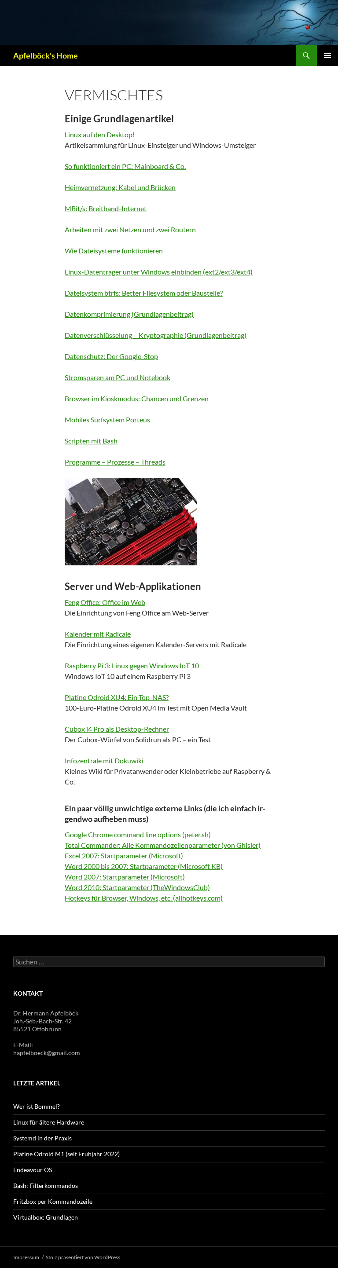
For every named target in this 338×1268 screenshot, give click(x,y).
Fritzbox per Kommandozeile (52, 1201)
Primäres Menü (327, 55)
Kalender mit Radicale (98, 634)
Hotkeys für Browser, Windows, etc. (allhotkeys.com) (144, 898)
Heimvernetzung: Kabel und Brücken (120, 187)
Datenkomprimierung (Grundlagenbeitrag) (129, 314)
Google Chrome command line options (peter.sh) (138, 834)
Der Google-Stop (132, 356)
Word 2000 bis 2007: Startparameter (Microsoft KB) (144, 866)
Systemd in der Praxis (42, 1138)
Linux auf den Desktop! (100, 134)
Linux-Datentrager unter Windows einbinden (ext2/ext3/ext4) (159, 272)
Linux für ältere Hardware (48, 1122)
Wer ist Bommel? (36, 1106)
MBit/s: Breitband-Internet (106, 208)
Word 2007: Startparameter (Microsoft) (125, 876)
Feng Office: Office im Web (105, 602)
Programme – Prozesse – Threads (115, 462)
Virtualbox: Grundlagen (45, 1217)
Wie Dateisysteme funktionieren (114, 250)
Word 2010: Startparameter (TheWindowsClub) (137, 887)
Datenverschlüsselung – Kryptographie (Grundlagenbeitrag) (155, 335)
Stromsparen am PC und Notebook (117, 377)
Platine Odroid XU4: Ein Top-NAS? (117, 697)
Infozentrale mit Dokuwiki (104, 760)
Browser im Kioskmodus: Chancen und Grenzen (137, 398)
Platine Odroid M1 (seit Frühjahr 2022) (66, 1154)
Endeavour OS (32, 1169)
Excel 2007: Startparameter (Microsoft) (124, 855)
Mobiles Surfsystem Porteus (107, 419)
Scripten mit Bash (91, 440)
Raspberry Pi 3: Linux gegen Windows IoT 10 (132, 665)
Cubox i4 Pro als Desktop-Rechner (117, 729)
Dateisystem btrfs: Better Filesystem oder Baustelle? (144, 293)
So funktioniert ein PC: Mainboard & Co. (125, 166)
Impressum (26, 1257)
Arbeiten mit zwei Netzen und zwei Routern (130, 229)
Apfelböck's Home (45, 55)
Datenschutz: (86, 356)
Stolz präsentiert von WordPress (83, 1257)
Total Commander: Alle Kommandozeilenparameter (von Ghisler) (163, 845)
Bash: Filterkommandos (45, 1185)
